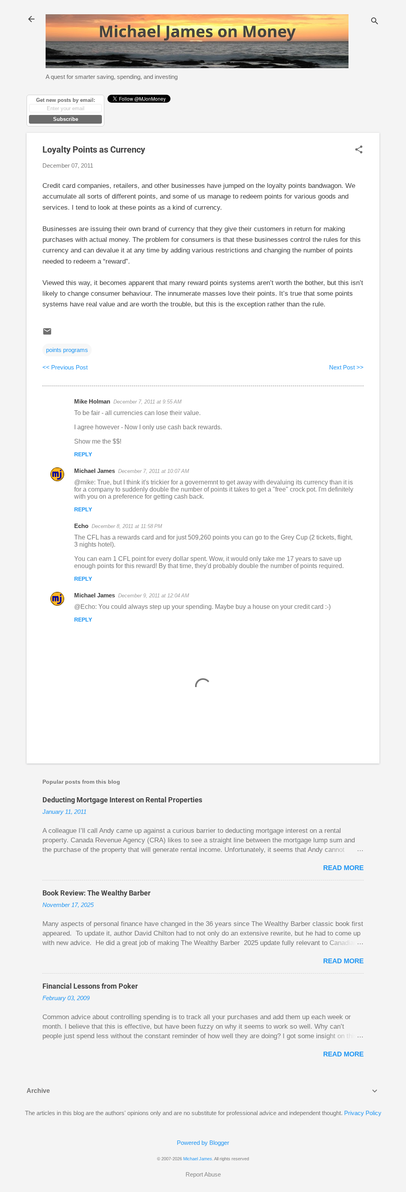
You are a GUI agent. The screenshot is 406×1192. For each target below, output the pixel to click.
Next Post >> (346, 367)
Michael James (94, 470)
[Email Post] (47, 334)
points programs (67, 349)
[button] (359, 150)
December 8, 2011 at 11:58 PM (127, 526)
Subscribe (65, 119)
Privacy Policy (362, 1113)
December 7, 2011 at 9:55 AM (147, 402)
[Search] (374, 22)
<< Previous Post (65, 367)
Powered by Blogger (203, 1142)
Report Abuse (203, 1174)
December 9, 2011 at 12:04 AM (153, 596)
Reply (83, 454)
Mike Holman (92, 401)
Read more (343, 868)
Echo (81, 525)
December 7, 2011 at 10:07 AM (153, 471)
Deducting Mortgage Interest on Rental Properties (122, 800)
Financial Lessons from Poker (90, 986)
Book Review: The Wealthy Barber (96, 893)
